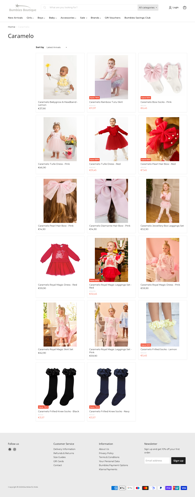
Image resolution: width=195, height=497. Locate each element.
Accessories (68, 17)
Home (11, 27)
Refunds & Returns (63, 453)
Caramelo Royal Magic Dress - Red (57, 284)
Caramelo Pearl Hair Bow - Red (158, 164)
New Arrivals (15, 17)
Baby (52, 17)
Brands (95, 17)
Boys (41, 17)
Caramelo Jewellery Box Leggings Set (162, 225)
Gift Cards (58, 461)
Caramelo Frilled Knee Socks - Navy (109, 411)
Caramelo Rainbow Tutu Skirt (106, 102)
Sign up (178, 460)
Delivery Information (64, 449)
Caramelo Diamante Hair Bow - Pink (109, 225)
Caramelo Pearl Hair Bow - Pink (55, 225)
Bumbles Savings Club (137, 17)
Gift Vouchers (112, 17)
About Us (104, 449)
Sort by (40, 47)
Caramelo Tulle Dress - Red (105, 164)
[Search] (44, 7)
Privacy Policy (106, 453)
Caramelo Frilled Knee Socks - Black (58, 411)
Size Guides (59, 457)
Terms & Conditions (109, 457)
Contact (57, 465)
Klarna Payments (108, 469)
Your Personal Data (109, 461)
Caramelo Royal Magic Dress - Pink (160, 284)
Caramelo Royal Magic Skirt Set (55, 349)
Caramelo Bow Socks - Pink (156, 102)
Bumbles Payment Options (113, 465)
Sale (83, 17)
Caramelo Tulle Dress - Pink (54, 164)
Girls (29, 17)
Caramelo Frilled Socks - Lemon (159, 349)
